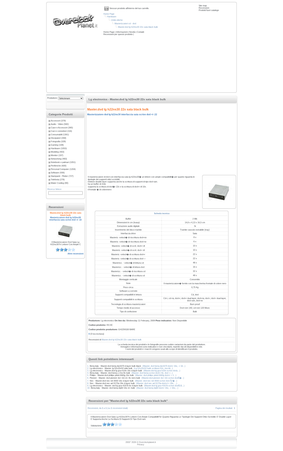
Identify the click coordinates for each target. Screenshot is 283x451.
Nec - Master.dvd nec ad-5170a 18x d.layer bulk (112, 383)
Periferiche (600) (58, 166)
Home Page (108, 14)
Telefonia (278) (58, 179)
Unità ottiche (117, 20)
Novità (132, 32)
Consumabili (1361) (60, 134)
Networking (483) (59, 159)
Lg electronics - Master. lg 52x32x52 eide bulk (111, 368)
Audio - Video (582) (60, 124)
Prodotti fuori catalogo (209, 10)
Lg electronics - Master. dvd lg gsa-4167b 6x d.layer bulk (116, 385)
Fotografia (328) (58, 141)
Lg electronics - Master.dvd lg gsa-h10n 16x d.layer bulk (116, 370)
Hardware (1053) (59, 148)
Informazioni (122, 32)
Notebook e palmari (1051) (63, 162)
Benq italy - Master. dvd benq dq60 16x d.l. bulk (113, 388)
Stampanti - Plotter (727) (62, 176)
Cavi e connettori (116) (61, 131)
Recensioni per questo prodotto (118, 34)
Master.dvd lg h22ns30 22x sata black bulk (138, 27)
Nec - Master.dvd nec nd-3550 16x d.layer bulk (112, 381)
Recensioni (204, 8)
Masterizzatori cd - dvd (125, 23)
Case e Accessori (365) (62, 127)
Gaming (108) (57, 145)
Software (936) (58, 172)
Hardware (111, 16)
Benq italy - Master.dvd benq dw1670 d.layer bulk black (115, 366)
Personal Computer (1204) (63, 169)
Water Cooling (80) (59, 183)
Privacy (140, 444)
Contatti (140, 32)
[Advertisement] (141, 64)
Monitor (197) (57, 155)
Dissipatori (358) (58, 138)
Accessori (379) (58, 120)
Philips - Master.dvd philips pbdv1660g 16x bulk (112, 375)
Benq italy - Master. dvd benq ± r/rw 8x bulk (110, 373)
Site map (203, 5)
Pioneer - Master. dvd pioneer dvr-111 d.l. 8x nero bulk (115, 378)
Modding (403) (57, 152)
